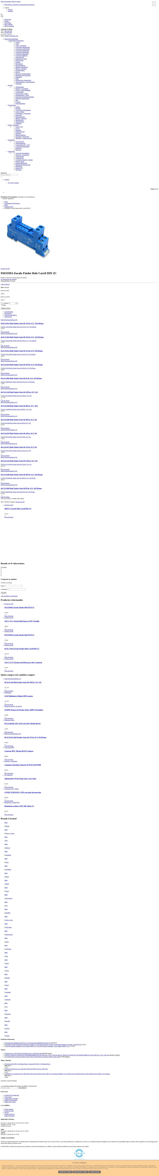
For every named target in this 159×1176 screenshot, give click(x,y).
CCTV (17, 128)
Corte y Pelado (19, 112)
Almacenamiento (20, 143)
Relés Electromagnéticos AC (9, 388)
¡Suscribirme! (22, 1088)
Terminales (18, 83)
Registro (10, 11)
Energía (10, 85)
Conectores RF (19, 57)
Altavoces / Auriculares (22, 155)
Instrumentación (20, 117)
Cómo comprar (8, 1109)
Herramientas (12, 105)
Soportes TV (19, 168)
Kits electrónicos (20, 65)
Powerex (18, 102)
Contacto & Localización (11, 1095)
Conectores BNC (9, 747)
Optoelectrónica (20, 70)
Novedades (7, 23)
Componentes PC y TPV (22, 145)
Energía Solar (19, 60)
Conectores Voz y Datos (11, 789)
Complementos (8, 312)
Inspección (18, 115)
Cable (17, 44)
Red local (18, 150)
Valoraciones (8, 317)
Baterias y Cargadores (21, 88)
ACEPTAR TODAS (65, 1172)
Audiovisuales (19, 156)
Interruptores (19, 64)
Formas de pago (9, 1111)
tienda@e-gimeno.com (11, 36)
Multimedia (11, 151)
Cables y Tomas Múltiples (23, 90)
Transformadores (20, 103)
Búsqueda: (4, 173)
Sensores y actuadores (10, 761)
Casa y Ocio (19, 127)
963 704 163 (8, 31)
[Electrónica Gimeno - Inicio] (1, 14)
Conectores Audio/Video (22, 49)
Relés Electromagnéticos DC (9, 320)
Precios (6, 1112)
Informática (11, 140)
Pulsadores (18, 77)
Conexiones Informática (22, 146)
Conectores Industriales (22, 50)
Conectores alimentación (22, 47)
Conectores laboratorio (22, 54)
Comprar (16, 183)
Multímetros (7, 692)
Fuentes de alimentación (22, 98)
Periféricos (18, 148)
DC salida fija (8, 775)
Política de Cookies (10, 1102)
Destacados (7, 19)
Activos (17, 42)
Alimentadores (19, 87)
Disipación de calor (21, 59)
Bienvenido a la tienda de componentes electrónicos (19, 4)
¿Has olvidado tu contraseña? (9, 596)
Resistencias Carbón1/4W (11, 802)
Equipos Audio (19, 161)
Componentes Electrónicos (16, 40)
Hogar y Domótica (13, 125)
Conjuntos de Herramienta (23, 110)
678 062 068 (8, 32)
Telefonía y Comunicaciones (23, 138)
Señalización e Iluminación (23, 80)
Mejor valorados (9, 26)
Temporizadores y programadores (25, 82)
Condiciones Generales (11, 1098)
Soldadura (18, 123)
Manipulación (19, 120)
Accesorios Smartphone (22, 153)
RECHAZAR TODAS (80, 1172)
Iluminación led (19, 131)
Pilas (16, 100)
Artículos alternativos (10, 315)
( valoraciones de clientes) (8, 279)
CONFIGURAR (95, 1172)
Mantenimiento (19, 122)
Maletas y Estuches (21, 118)
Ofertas (6, 21)
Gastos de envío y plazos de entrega (9, 1115)
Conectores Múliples (21, 55)
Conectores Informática (22, 52)
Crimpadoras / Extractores (23, 113)
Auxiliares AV (19, 158)
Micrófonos (18, 166)
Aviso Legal (8, 1097)
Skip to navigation (6, 1)
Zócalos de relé (5, 268)
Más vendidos (8, 24)
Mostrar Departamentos (11, 39)
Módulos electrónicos (21, 67)
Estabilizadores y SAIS (22, 95)
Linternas (18, 133)
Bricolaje (18, 108)
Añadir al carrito (5, 308)
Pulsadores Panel (9, 720)
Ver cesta (10, 183)
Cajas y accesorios (20, 45)
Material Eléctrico (20, 135)
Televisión (18, 170)
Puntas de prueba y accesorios (13, 706)
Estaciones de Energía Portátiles (24, 97)
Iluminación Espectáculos (22, 165)
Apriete (17, 107)
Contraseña (4, 589)
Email (3, 586)
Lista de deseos (5, 284)
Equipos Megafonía (21, 163)
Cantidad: (6, 303)
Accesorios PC (19, 141)
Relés (17, 78)
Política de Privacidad (10, 1100)
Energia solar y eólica (21, 93)
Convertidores (19, 92)
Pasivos (17, 72)
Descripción (7, 313)
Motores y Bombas (20, 69)
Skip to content (16, 1)
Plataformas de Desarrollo (22, 75)
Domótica (18, 130)
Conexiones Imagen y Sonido (24, 160)
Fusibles (17, 62)
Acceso (10, 9)
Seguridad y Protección (22, 136)
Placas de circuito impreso (23, 74)
